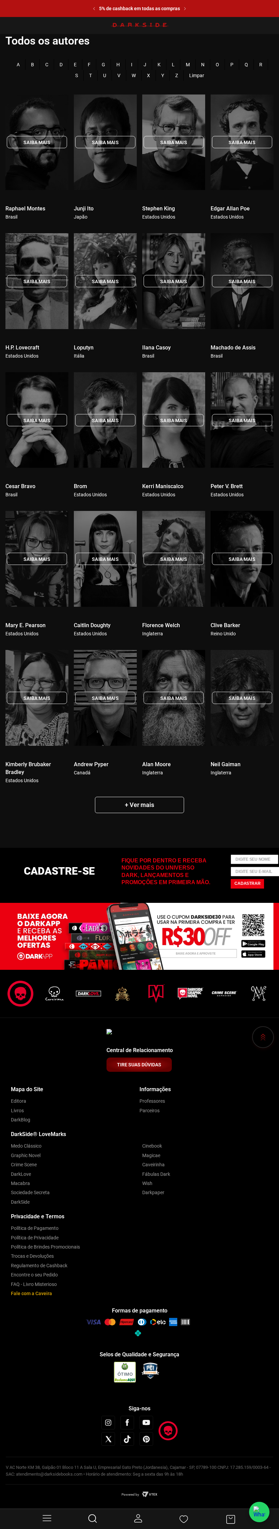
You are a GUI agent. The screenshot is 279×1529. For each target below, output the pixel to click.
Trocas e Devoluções (32, 1256)
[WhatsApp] (259, 1512)
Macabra (20, 1183)
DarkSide (20, 1202)
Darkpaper (153, 1192)
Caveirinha (153, 1164)
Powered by (130, 1494)
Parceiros (150, 1110)
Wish (147, 1183)
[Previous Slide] (43, 8)
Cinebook (152, 1146)
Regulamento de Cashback (39, 1265)
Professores (152, 1101)
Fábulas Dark (156, 1174)
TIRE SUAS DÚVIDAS (139, 1064)
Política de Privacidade (35, 1237)
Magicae (151, 1155)
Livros (17, 1110)
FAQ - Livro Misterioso (34, 1284)
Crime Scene (24, 1164)
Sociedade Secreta (30, 1192)
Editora (18, 1101)
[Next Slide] (236, 8)
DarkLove (21, 1174)
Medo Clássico (26, 1146)
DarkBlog (20, 1119)
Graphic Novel (25, 1155)
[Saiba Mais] (37, 142)
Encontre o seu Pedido (34, 1274)
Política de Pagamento (35, 1228)
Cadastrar (247, 883)
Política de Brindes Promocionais (45, 1247)
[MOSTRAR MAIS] (139, 805)
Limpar (196, 75)
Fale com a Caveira (31, 1293)
